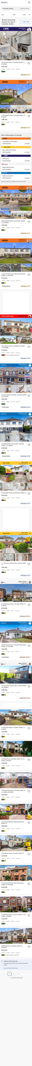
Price (3, 14)
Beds (14, 14)
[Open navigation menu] (29, 2)
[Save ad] (29, 63)
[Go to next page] (22, 974)
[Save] (29, 15)
